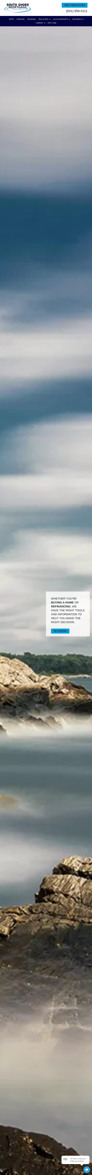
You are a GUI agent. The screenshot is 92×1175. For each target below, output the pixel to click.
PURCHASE (21, 19)
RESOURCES (77, 19)
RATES (11, 19)
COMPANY (39, 23)
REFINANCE (31, 19)
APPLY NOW (52, 23)
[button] (75, 5)
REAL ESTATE (44, 19)
